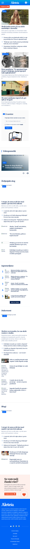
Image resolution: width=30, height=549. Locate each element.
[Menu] (5, 3)
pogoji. (21, 124)
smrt (4, 82)
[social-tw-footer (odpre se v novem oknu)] (16, 526)
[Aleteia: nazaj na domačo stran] (15, 2)
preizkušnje (5, 54)
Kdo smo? (15, 536)
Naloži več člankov (15, 302)
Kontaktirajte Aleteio (15, 541)
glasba (4, 11)
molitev (4, 316)
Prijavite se (8, 128)
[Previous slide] (24, 173)
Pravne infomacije (15, 539)
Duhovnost (6, 310)
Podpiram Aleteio (9, 494)
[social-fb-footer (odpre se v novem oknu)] (13, 526)
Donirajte (15, 533)
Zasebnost (15, 544)
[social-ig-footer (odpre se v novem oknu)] (19, 526)
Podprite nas (4, 6)
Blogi (3, 406)
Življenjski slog (8, 181)
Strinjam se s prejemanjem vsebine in (14, 124)
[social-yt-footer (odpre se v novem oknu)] (11, 526)
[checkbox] (5, 124)
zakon (4, 162)
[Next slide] (27, 173)
